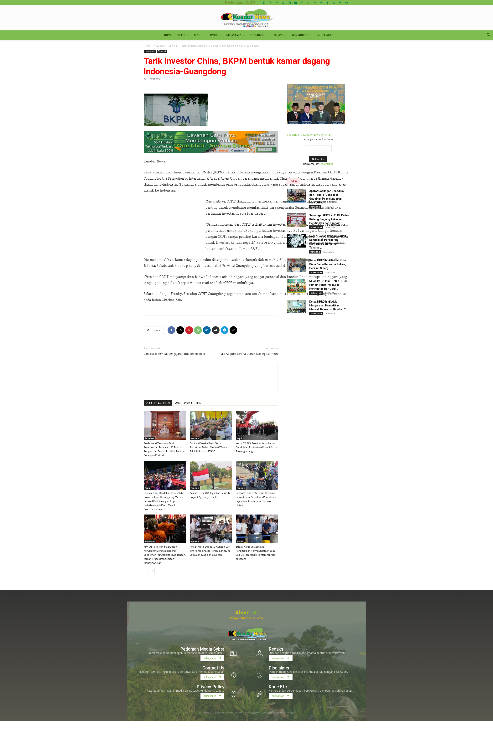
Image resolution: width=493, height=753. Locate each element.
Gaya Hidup (299, 34)
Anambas (149, 438)
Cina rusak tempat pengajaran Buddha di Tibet (174, 354)
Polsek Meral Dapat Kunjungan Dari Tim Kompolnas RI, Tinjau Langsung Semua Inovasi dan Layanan (210, 550)
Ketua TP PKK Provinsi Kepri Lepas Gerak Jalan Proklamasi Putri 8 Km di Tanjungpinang (256, 447)
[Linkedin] (295, 2)
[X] (334, 2)
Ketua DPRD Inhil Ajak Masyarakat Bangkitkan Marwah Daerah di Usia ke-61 (328, 305)
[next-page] (152, 570)
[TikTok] (321, 2)
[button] (488, 35)
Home (168, 34)
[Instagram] (289, 2)
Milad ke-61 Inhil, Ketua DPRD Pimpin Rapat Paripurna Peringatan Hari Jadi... (328, 284)
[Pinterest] (302, 2)
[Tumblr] (327, 2)
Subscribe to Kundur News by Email (309, 134)
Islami (278, 34)
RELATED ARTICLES (158, 403)
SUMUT (213, 34)
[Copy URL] (233, 330)
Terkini (293, 181)
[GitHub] (283, 2)
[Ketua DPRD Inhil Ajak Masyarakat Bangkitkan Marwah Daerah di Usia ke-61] (296, 306)
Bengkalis (315, 206)
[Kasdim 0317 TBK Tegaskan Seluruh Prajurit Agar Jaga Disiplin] (211, 475)
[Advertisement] (172, 224)
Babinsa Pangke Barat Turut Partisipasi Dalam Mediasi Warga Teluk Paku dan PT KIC (208, 447)
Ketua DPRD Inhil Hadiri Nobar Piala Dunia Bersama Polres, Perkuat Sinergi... (328, 264)
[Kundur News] (246, 18)
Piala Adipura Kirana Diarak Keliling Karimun (248, 354)
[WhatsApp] (198, 330)
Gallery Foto (316, 293)
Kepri (181, 34)
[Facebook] (270, 2)
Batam (240, 541)
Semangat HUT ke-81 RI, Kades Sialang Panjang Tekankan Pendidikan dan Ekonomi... (329, 219)
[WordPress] (340, 2)
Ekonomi (173, 45)
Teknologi (258, 34)
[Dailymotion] (264, 2)
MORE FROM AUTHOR (188, 403)
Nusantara (233, 34)
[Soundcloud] (315, 2)
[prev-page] (146, 570)
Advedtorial (316, 227)
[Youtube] (346, 2)
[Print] (216, 330)
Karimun (195, 438)
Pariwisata (323, 34)
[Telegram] (224, 330)
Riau (197, 34)
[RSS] (308, 2)
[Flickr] (276, 2)
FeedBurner (326, 164)
